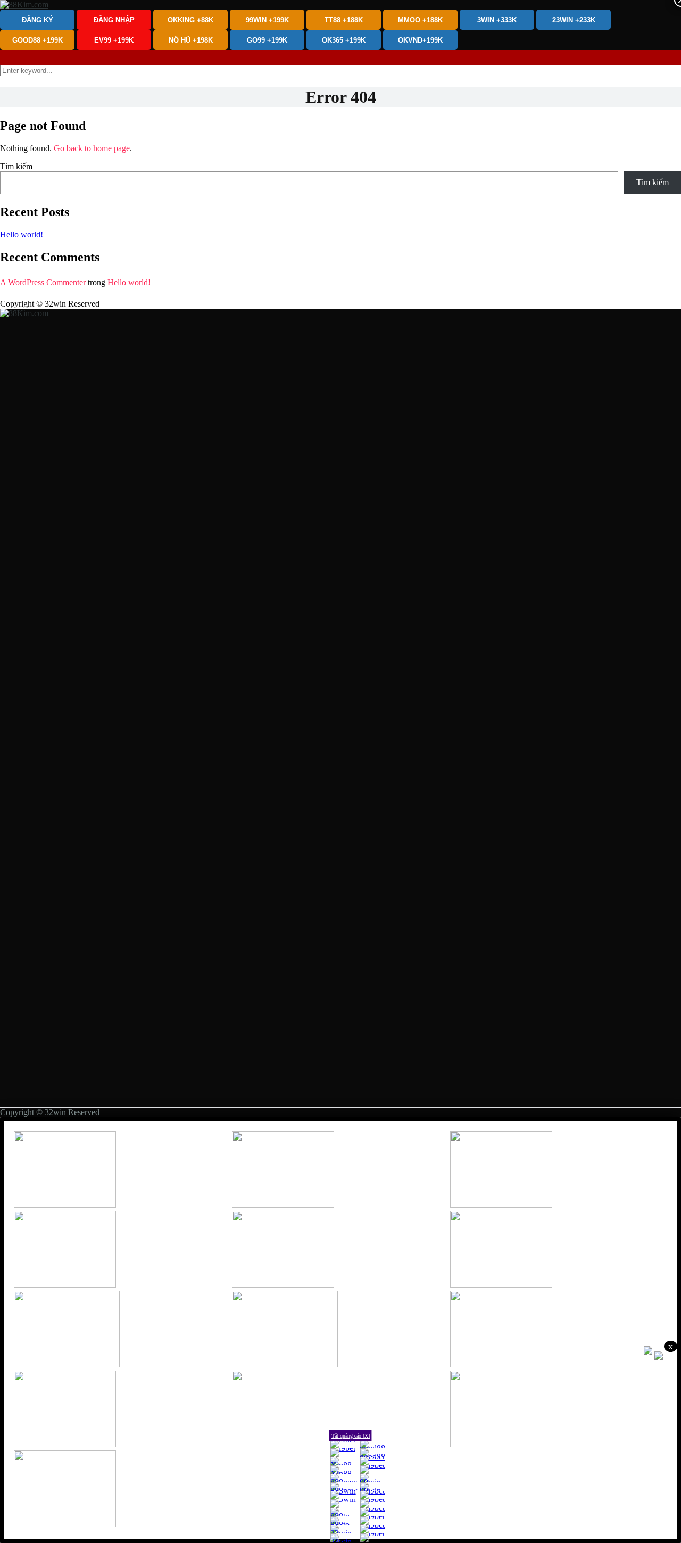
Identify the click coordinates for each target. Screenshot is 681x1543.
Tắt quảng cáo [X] (350, 1436)
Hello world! (21, 234)
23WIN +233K (573, 20)
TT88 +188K (344, 20)
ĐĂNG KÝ (37, 20)
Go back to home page (92, 148)
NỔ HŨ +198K (191, 40)
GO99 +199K (267, 40)
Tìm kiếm (16, 166)
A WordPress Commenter (43, 282)
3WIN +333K (497, 20)
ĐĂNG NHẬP (114, 20)
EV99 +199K (114, 40)
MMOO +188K (420, 20)
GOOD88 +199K (37, 40)
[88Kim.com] (24, 4)
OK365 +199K (344, 40)
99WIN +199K (267, 20)
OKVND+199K (420, 40)
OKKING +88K (190, 20)
